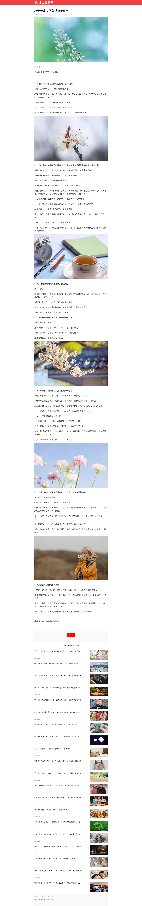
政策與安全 (42, 899)
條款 (46, 899)
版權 (52, 899)
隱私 (49, 899)
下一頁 (71, 635)
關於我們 (36, 899)
